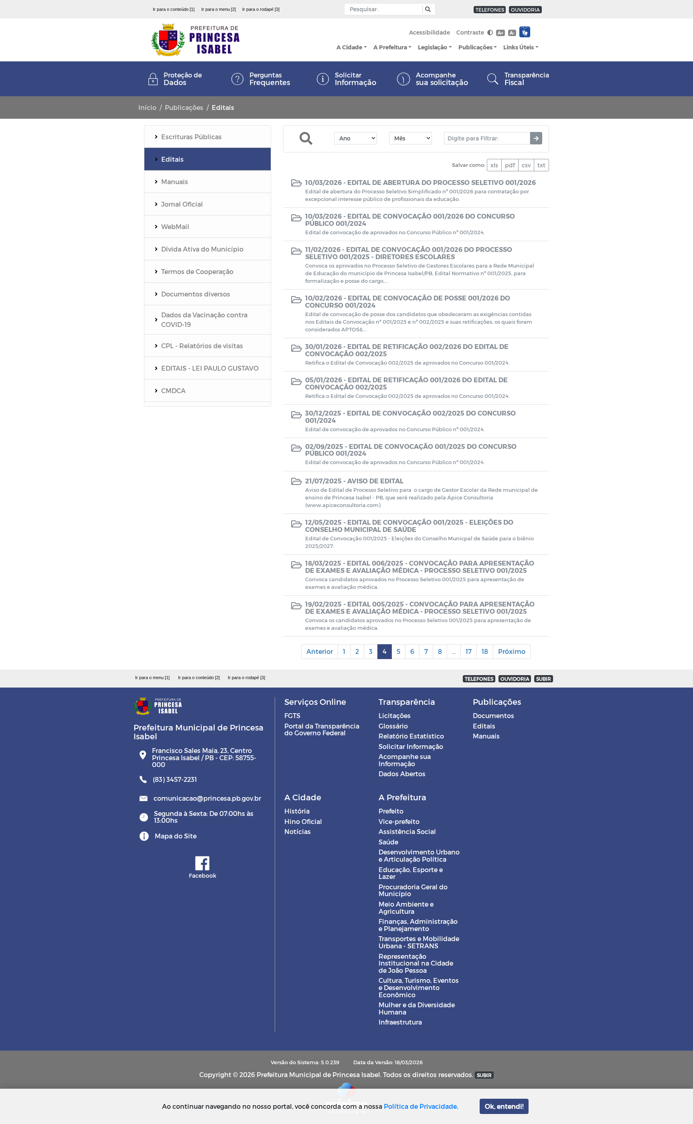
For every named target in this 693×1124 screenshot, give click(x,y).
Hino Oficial (303, 821)
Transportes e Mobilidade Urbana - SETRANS (419, 942)
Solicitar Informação (411, 746)
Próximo (511, 651)
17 (469, 651)
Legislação (432, 47)
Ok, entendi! (504, 1106)
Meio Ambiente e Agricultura (406, 907)
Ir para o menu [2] (218, 9)
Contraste (471, 32)
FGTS (292, 715)
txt (541, 165)
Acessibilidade (429, 32)
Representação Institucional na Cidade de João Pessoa (416, 963)
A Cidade (349, 47)
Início (147, 107)
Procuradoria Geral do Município (413, 890)
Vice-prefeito (399, 821)
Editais (484, 726)
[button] (427, 9)
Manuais (486, 736)
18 (485, 651)
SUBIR (543, 679)
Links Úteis (518, 47)
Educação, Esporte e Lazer (411, 873)
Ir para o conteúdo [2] (199, 677)
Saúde (388, 842)
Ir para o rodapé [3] (261, 9)
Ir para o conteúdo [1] (174, 9)
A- (512, 32)
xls (494, 165)
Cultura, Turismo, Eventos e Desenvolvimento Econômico (419, 987)
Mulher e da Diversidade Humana (417, 1008)
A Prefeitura (390, 47)
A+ (500, 32)
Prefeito (391, 811)
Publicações (475, 47)
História (297, 811)
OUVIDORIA (525, 9)
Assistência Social (407, 831)
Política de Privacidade (420, 1106)
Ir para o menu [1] (152, 677)
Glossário (393, 726)
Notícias (297, 831)
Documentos (493, 715)
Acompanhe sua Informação (405, 760)
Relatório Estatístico (411, 736)
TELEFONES (490, 9)
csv (526, 165)
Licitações (395, 715)
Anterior (319, 651)
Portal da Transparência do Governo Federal (321, 729)
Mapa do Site (176, 836)
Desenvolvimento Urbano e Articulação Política (419, 855)
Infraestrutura (400, 1022)
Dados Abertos (402, 773)
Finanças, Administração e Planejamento (418, 924)
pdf (510, 165)
